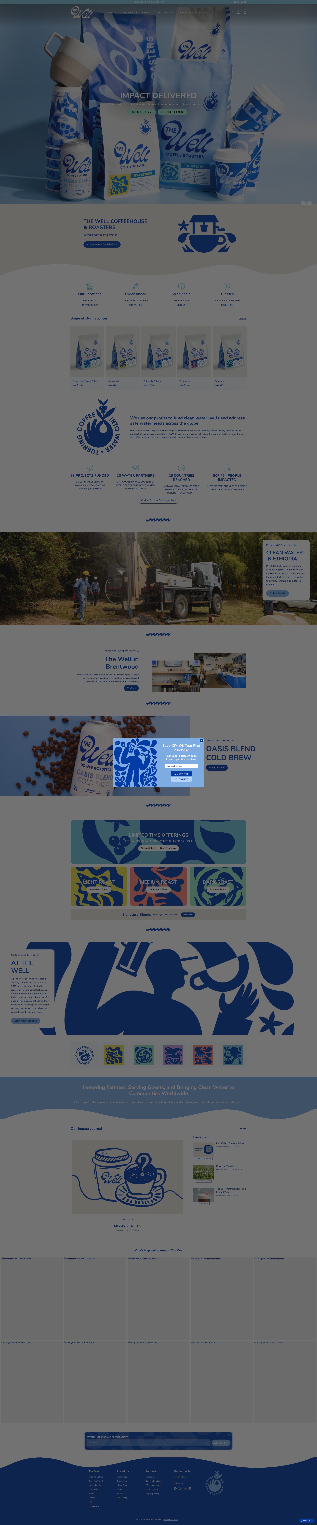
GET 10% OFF (181, 773)
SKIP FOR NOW (181, 779)
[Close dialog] (201, 740)
